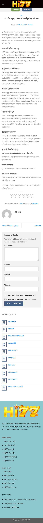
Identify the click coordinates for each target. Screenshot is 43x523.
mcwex (11, 329)
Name (7, 265)
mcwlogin (12, 321)
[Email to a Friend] (23, 196)
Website (7, 285)
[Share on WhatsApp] (11, 196)
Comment (8, 245)
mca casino (12, 379)
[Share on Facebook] (15, 196)
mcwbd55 (12, 343)
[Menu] (3, 4)
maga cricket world (15, 387)
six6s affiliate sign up (10, 226)
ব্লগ (21, 15)
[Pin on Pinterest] (27, 196)
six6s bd (38, 226)
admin (30, 24)
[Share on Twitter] (19, 196)
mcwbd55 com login (16, 336)
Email (7, 275)
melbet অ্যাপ (12, 350)
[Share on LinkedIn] (31, 196)
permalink (35, 203)
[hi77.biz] (21, 4)
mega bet (12, 358)
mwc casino (12, 372)
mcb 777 (11, 365)
